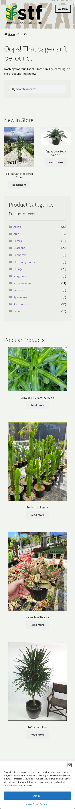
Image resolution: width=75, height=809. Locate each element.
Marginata (19, 276)
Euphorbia (19, 255)
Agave (17, 226)
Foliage (18, 269)
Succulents (20, 304)
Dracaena (19, 248)
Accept (37, 795)
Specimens (20, 297)
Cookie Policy (32, 804)
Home (11, 34)
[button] (69, 765)
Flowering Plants (24, 262)
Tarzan (17, 311)
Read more (19, 185)
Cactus (17, 241)
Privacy (43, 804)
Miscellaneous (22, 283)
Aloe (16, 234)
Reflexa (18, 290)
